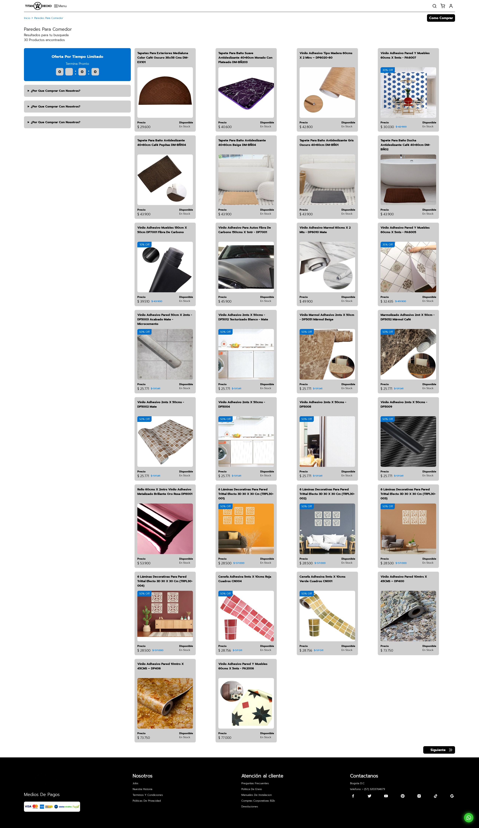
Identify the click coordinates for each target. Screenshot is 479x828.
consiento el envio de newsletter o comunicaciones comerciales (236, 437)
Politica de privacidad (238, 424)
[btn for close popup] (290, 386)
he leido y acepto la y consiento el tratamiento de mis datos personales (232, 426)
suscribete (276, 413)
